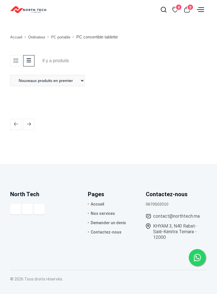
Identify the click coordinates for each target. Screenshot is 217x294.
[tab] (15, 60)
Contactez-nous (106, 232)
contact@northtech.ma (176, 216)
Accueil (16, 37)
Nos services (103, 213)
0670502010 (157, 204)
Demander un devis (108, 222)
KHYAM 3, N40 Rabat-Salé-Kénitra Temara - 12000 (175, 231)
